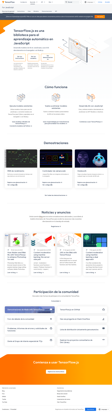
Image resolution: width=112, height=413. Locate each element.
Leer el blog (11, 272)
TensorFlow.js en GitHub (70, 310)
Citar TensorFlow (61, 402)
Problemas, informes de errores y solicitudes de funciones (27, 329)
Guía (29, 11)
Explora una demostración (16, 182)
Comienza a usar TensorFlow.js (90, 122)
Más (50, 2)
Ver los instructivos (19, 57)
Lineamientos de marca (63, 399)
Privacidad (13, 409)
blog (40, 216)
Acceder (107, 2)
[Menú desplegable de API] (45, 2)
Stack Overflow (61, 396)
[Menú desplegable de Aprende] (37, 2)
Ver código (11, 185)
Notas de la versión (62, 393)
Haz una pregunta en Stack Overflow (75, 319)
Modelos (36, 11)
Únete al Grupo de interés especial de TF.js (24, 341)
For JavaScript (8, 7)
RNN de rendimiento (15, 171)
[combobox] (73, 2)
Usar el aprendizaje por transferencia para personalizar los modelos (56, 122)
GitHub (100, 2)
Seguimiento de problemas (64, 391)
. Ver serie (100, 16)
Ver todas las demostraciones (55, 195)
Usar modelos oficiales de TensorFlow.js (21, 122)
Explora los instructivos (56, 372)
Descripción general (8, 11)
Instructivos (21, 11)
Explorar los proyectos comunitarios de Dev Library (76, 341)
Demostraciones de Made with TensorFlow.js (25, 310)
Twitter (4, 399)
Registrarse (55, 226)
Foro (3, 393)
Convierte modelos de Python (20, 126)
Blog (3, 391)
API (42, 2)
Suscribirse (90, 409)
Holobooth (81, 171)
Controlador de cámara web (54, 171)
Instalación (23, 2)
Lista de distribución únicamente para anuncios (79, 330)
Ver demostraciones (48, 57)
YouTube (4, 402)
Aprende (32, 2)
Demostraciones (47, 11)
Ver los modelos (33, 57)
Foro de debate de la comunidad (20, 319)
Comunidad (55, 301)
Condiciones (5, 409)
